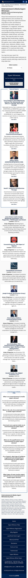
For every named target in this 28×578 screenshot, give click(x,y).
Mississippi (4, 506)
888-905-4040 (20, 566)
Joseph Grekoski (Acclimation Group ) (14, 293)
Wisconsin (9, 514)
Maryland (3, 505)
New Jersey (16, 508)
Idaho (16, 502)
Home (2, 4)
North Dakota (22, 506)
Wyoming (21, 514)
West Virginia (16, 514)
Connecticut (9, 501)
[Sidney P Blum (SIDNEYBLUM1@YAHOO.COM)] (14, 155)
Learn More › (14, 119)
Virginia (18, 512)
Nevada (3, 509)
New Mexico (22, 508)
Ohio (11, 509)
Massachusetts (18, 504)
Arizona (16, 499)
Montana (9, 506)
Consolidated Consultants (14, 270)
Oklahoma (15, 509)
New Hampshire (10, 508)
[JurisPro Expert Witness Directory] (11, 2)
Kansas (3, 504)
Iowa (14, 502)
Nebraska (3, 508)
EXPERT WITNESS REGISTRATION (14, 84)
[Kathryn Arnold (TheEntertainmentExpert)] (14, 127)
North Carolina (15, 506)
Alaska (2, 499)
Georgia (7, 502)
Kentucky (7, 504)
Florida (3, 502)
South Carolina (18, 511)
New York (8, 509)
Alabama (7, 499)
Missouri (22, 505)
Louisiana (12, 504)
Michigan (12, 505)
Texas (12, 512)
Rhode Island (11, 511)
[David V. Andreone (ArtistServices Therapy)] (14, 183)
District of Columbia (16, 501)
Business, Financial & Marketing (12, 4)
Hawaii (10, 502)
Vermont (22, 512)
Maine (7, 505)
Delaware (24, 501)
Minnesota (17, 505)
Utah (15, 512)
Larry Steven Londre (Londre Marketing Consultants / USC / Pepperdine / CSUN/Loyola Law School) (14, 218)
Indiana (24, 502)
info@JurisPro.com (9, 566)
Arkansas (12, 499)
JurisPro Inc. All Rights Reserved (16, 570)
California (20, 499)
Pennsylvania (4, 511)
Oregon (20, 509)
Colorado (3, 501)
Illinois (20, 502)
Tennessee (7, 512)
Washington (4, 514)
